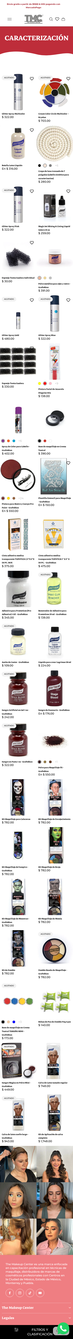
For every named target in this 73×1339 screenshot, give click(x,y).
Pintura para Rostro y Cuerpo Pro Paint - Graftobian (18, 505)
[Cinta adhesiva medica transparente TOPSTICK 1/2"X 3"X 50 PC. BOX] (18, 534)
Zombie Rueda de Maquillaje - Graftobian (52, 972)
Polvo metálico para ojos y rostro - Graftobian (54, 285)
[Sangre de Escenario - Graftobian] (54, 688)
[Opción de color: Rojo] (45, 441)
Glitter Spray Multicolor (13, 113)
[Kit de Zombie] (18, 948)
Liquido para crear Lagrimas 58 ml (54, 662)
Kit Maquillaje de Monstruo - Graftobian (15, 920)
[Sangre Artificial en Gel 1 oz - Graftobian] (18, 688)
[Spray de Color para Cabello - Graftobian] (18, 419)
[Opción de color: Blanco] (50, 441)
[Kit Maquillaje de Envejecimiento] (54, 797)
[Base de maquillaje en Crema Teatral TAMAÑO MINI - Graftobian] (18, 1000)
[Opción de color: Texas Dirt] (50, 762)
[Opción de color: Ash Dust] (45, 762)
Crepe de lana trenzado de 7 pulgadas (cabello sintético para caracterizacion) (53, 175)
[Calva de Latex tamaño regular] (54, 1061)
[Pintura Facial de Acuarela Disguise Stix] (54, 361)
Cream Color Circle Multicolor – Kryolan (53, 115)
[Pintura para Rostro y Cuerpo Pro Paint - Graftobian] (18, 476)
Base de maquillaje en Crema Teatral (52, 448)
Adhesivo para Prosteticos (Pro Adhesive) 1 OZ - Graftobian (16, 612)
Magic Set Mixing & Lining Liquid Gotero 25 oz (54, 228)
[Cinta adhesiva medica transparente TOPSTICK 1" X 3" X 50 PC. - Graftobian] (54, 534)
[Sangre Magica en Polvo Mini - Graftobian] (18, 1061)
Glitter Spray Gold (10, 335)
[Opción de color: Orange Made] (8, 441)
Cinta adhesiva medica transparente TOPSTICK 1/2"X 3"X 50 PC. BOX (18, 559)
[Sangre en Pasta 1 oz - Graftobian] (18, 740)
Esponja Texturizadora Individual (18, 277)
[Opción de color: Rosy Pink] (50, 383)
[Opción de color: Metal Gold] (45, 278)
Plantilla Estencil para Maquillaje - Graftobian (54, 500)
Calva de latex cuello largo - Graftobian (15, 1136)
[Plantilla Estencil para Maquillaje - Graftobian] (54, 476)
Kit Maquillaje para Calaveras (16, 819)
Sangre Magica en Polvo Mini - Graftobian (16, 1084)
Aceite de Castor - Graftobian (15, 662)
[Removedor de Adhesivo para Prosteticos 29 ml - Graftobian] (54, 589)
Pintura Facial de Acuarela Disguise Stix (51, 391)
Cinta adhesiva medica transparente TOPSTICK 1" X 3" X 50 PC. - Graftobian (53, 559)
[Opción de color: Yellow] (8, 1022)
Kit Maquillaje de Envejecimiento (54, 819)
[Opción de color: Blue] (14, 1022)
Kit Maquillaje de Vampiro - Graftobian (15, 869)
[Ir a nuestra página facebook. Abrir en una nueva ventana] (10, 1293)
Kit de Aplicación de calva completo (50, 1136)
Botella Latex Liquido (12, 165)
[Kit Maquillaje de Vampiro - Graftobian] (18, 845)
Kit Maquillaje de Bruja (49, 867)
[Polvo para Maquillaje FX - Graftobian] (54, 740)
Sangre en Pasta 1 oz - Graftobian (17, 761)
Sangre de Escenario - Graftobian (54, 710)
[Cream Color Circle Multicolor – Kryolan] (54, 92)
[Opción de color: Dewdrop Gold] (8, 498)
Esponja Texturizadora (13, 383)
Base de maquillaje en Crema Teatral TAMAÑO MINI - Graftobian (16, 1031)
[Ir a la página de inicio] (34, 19)
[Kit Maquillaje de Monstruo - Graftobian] (18, 897)
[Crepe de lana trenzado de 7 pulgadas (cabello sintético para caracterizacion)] (54, 143)
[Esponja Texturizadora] (18, 361)
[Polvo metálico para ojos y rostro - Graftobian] (54, 256)
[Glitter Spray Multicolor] (18, 92)
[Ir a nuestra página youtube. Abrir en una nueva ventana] (40, 1293)
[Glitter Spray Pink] (18, 204)
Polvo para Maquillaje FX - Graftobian (50, 769)
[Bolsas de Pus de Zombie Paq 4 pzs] (54, 1000)
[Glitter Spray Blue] (54, 313)
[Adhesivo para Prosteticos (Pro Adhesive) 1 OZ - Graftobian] (18, 589)
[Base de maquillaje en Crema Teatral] (54, 419)
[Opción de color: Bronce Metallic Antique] (14, 498)
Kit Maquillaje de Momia (50, 918)
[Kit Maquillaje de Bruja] (54, 845)
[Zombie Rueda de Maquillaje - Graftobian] (54, 948)
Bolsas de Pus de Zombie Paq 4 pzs (54, 1021)
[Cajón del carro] (63, 19)
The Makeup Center (18, 1307)
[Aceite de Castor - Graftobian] (18, 640)
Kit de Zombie (8, 970)
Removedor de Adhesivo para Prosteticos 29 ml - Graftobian (52, 612)
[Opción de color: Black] (39, 165)
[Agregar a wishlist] (32, 78)
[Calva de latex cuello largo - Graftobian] (18, 1112)
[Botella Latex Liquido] (18, 143)
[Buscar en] (51, 19)
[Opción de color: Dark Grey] (50, 165)
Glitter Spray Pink (10, 226)
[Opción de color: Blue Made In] (14, 441)
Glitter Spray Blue (47, 335)
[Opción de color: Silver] (50, 278)
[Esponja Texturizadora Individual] (18, 256)
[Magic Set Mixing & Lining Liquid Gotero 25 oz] (54, 204)
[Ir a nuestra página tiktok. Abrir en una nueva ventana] (30, 1293)
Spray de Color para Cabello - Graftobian (16, 448)
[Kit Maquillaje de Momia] (54, 897)
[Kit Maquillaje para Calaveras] (18, 797)
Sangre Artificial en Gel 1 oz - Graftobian (15, 712)
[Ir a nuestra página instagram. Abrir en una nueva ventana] (20, 1293)
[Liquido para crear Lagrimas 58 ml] (54, 640)
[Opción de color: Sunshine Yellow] (39, 383)
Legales (8, 1318)
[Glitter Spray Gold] (18, 313)
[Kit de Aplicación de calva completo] (54, 1112)
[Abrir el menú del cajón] (9, 19)
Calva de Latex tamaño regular (53, 1082)
